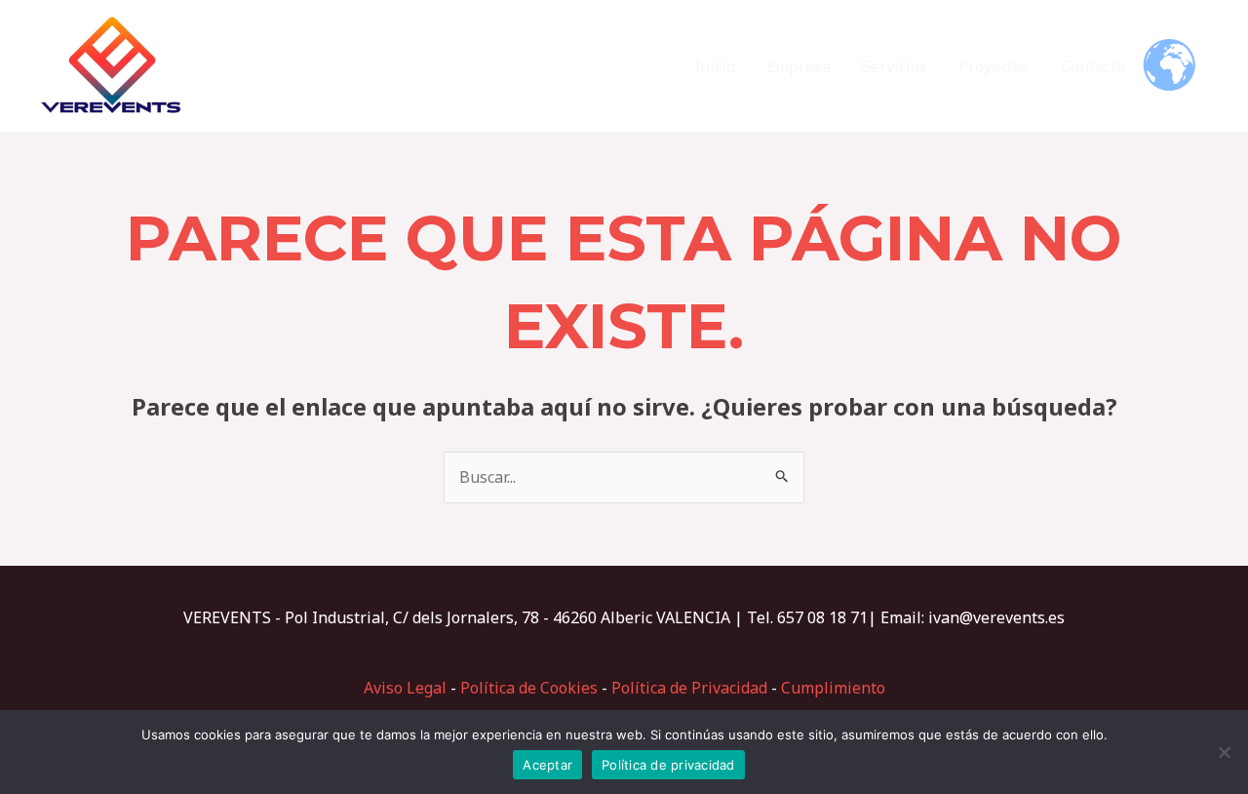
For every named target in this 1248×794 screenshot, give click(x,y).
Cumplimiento (833, 687)
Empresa (798, 66)
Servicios (894, 66)
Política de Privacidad (689, 687)
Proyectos (994, 66)
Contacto (1093, 66)
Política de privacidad (668, 765)
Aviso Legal (405, 687)
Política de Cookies (529, 687)
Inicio (714, 66)
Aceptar (547, 765)
